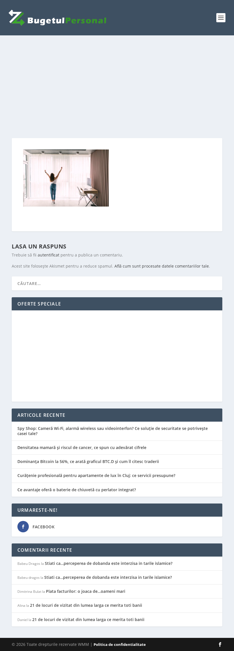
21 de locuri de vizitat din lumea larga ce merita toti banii (86, 605)
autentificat (48, 255)
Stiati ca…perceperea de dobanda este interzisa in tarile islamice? (108, 563)
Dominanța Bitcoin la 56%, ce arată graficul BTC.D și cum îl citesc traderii (88, 461)
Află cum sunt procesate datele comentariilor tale (161, 266)
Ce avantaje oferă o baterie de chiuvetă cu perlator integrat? (76, 489)
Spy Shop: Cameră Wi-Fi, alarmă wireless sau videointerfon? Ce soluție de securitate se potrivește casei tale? (112, 431)
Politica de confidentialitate (120, 644)
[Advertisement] (117, 87)
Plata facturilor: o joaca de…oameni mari (85, 591)
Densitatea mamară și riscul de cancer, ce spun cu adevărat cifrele (81, 447)
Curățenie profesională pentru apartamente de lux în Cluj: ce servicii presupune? (96, 475)
